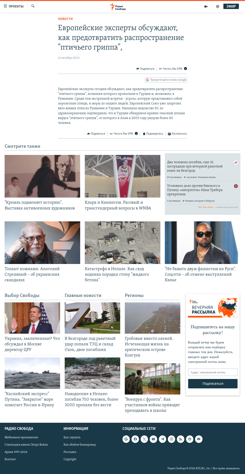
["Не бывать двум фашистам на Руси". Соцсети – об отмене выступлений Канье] (202, 242)
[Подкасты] (189, 439)
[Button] (145, 68)
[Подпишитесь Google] (126, 439)
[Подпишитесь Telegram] (162, 439)
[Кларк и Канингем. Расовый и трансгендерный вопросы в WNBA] (122, 176)
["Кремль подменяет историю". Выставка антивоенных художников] (42, 176)
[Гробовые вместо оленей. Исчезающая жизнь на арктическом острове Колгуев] (152, 318)
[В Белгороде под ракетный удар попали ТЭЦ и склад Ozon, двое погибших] (92, 318)
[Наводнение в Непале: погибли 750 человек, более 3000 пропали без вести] (92, 373)
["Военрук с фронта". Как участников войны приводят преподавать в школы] (152, 379)
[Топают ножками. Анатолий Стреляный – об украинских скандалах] (42, 242)
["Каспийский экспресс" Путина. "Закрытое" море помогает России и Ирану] (32, 373)
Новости (65, 19)
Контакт (10, 459)
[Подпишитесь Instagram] (171, 439)
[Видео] (206, 6)
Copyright (70, 459)
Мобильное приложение (21, 437)
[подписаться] (198, 439)
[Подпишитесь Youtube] (153, 439)
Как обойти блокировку (80, 444)
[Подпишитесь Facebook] (135, 439)
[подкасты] (217, 6)
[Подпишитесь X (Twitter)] (144, 439)
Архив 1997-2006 (16, 452)
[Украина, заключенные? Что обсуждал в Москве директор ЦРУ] (32, 318)
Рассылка (70, 452)
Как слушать (72, 437)
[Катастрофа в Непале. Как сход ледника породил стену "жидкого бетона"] (122, 242)
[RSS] (180, 439)
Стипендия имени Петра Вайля (26, 444)
